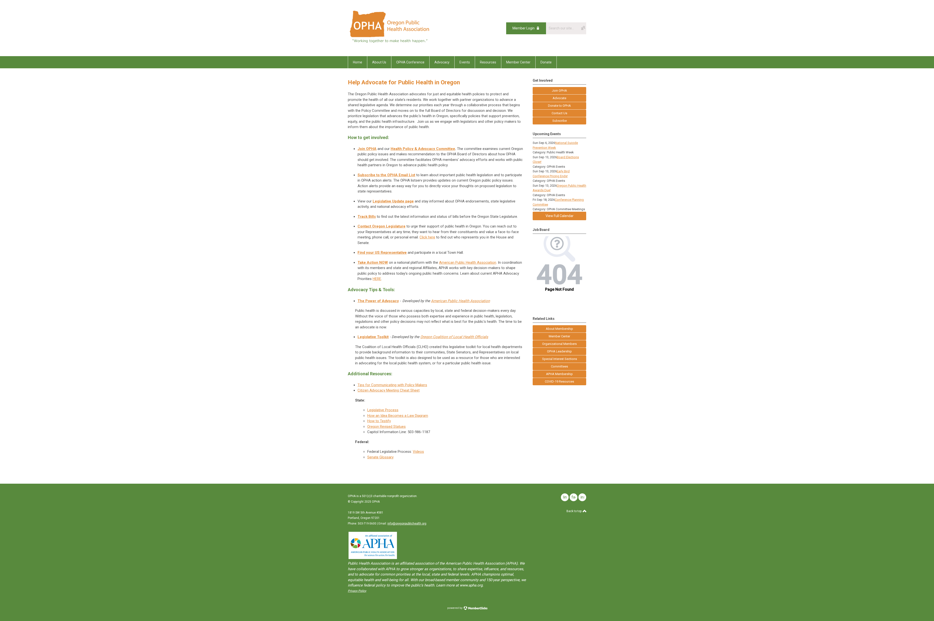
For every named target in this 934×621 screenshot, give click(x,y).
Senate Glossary (380, 457)
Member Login (523, 28)
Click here (427, 237)
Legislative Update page (393, 201)
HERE (377, 279)
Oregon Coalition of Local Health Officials (454, 337)
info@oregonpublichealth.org (406, 523)
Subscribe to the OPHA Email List (386, 175)
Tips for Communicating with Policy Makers (392, 385)
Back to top (574, 511)
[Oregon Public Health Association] (390, 45)
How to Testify (379, 421)
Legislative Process (382, 410)
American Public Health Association (467, 262)
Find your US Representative (382, 252)
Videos (418, 451)
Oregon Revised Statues (386, 426)
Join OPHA (367, 149)
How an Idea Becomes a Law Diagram (397, 415)
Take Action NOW (373, 262)
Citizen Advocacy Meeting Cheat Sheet (389, 390)
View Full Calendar (560, 216)
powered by (455, 608)
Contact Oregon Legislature (381, 226)
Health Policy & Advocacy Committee (423, 149)
